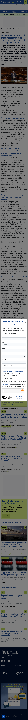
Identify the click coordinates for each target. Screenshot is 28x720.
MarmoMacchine (17, 373)
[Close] (26, 323)
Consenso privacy (8, 378)
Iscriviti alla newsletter (19, 397)
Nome (3, 336)
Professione (5, 354)
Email (3, 348)
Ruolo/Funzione (6, 359)
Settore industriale (7, 365)
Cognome (4, 342)
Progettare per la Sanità (10, 375)
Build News (6, 373)
